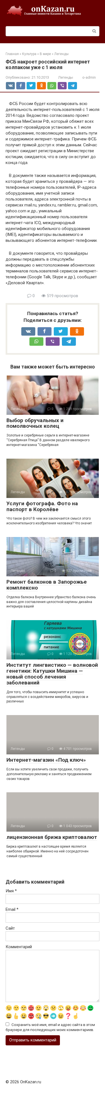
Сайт (10, 928)
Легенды (65, 77)
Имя (11, 890)
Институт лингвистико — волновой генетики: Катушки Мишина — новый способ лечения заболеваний (52, 674)
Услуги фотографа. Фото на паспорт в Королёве (42, 506)
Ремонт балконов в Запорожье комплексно (46, 585)
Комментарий (19, 946)
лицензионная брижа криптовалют (51, 837)
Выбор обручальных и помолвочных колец (35, 423)
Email (12, 909)
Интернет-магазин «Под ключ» (46, 760)
